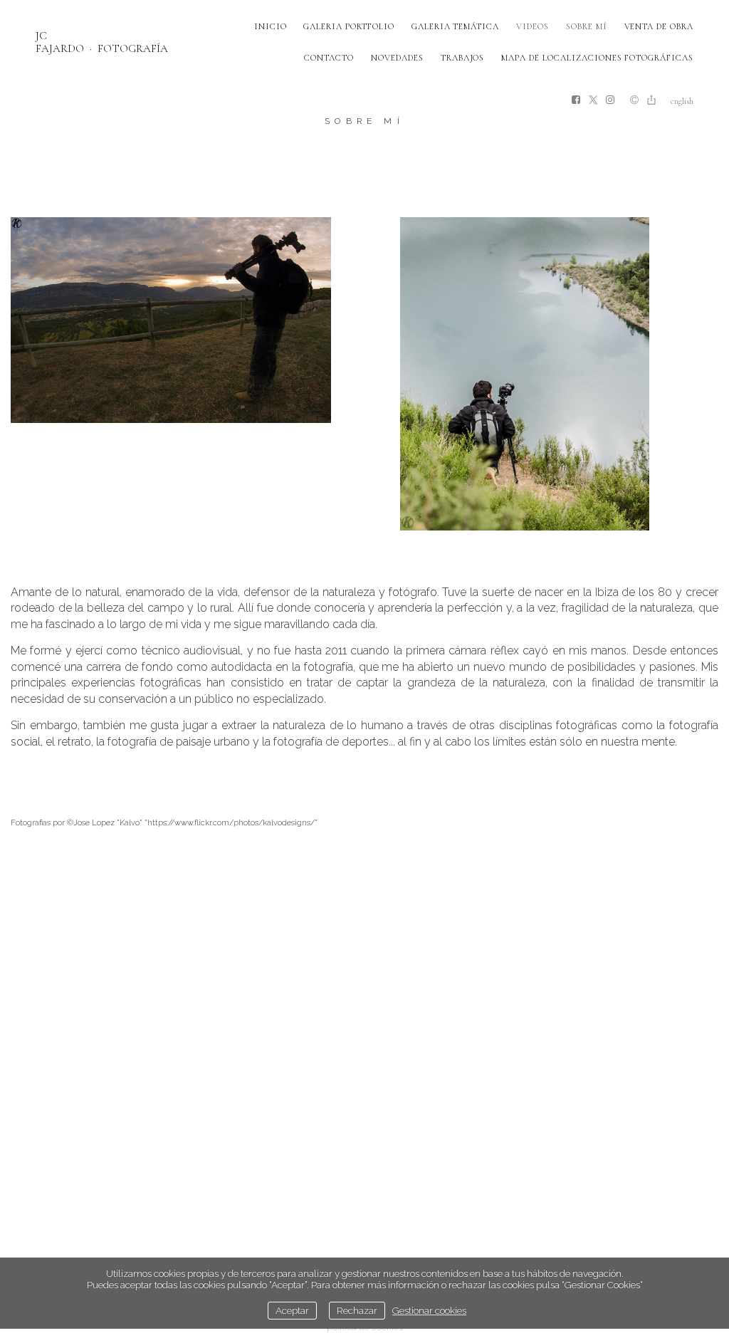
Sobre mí (586, 26)
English (682, 101)
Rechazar (357, 1310)
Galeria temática (455, 26)
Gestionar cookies (429, 1310)
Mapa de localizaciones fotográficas (597, 58)
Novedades (397, 58)
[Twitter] (593, 100)
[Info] (634, 101)
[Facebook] (575, 100)
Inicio (270, 26)
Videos (532, 26)
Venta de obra (658, 26)
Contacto (329, 58)
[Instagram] (610, 100)
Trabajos (463, 58)
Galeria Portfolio (348, 26)
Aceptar (292, 1310)
